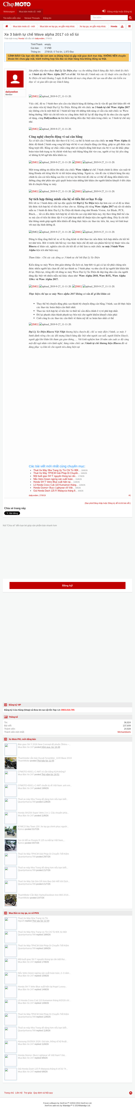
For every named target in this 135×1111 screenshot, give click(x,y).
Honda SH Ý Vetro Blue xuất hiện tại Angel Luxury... (42, 986)
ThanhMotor (24, 761)
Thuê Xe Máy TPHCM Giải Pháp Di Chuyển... (56, 473)
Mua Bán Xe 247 (26, 747)
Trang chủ (9, 1093)
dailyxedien (39, 38)
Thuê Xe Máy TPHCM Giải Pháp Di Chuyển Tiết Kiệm (43, 854)
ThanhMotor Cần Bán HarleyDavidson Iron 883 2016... (44, 895)
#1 (130, 495)
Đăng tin (47, 18)
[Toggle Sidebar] (129, 26)
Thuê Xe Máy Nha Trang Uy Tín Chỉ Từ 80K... (57, 470)
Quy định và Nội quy (43, 1093)
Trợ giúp (28, 1093)
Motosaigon (9, 11)
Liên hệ (18, 1093)
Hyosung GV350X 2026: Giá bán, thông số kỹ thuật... (43, 1041)
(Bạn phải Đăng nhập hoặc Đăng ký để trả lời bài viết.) (108, 503)
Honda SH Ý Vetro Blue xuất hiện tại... (53, 482)
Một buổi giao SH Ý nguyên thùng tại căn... (55, 476)
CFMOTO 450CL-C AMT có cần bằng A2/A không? (42, 771)
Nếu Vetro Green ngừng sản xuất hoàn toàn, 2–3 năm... (44, 973)
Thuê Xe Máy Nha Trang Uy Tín (33, 918)
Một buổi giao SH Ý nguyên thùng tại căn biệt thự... (42, 959)
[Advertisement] (80, 381)
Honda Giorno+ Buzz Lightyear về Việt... (54, 487)
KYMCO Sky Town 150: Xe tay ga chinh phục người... (43, 826)
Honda (21, 38)
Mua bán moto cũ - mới (30, 11)
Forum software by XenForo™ (67, 1103)
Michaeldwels (124, 732)
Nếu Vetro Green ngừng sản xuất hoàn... (54, 479)
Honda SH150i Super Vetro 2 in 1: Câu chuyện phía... (43, 813)
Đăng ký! (67, 585)
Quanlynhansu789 (27, 802)
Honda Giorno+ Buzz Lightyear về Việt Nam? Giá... (42, 1055)
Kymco (21, 829)
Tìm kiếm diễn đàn (12, 18)
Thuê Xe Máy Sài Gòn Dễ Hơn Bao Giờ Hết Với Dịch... (44, 881)
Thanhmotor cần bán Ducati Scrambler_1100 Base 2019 (45, 758)
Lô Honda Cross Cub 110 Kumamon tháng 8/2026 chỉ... (44, 1000)
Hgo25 (21, 921)
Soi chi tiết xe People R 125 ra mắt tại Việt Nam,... (41, 840)
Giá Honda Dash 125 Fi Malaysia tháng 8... (55, 490)
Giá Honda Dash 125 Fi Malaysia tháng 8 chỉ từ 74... (43, 1069)
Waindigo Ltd (84, 1105)
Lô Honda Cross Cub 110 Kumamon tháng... (55, 485)
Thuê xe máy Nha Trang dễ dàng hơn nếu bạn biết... (43, 799)
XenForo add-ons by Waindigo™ (58, 1105)
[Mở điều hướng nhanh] (122, 26)
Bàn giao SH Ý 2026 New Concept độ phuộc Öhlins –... (44, 744)
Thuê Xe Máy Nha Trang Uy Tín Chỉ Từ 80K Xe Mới (42, 932)
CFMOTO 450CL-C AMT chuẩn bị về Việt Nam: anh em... (45, 785)
